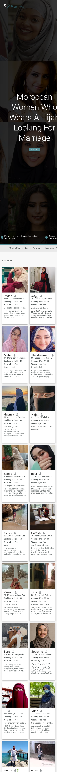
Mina (34, 711)
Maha (7, 355)
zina (34, 592)
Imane (8, 296)
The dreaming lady (40, 355)
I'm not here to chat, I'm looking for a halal (42, 426)
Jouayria (37, 651)
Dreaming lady (37, 367)
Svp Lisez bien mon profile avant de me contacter (42, 723)
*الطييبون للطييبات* (11, 604)
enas (34, 770)
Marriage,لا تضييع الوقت (40, 604)
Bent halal (35, 430)
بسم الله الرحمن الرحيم (40, 545)
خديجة (8, 533)
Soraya (36, 533)
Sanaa (8, 474)
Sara (7, 651)
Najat (35, 414)
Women (36, 248)
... (5, 711)
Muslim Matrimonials (18, 248)
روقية (34, 296)
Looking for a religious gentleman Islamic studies (15, 486)
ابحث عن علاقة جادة (11, 426)
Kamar (8, 592)
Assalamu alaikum (11, 367)
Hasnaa (9, 414)
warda (8, 770)
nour (34, 474)
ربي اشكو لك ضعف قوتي (40, 308)
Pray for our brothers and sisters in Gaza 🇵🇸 (15, 723)
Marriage (49, 248)
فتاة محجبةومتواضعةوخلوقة (41, 664)
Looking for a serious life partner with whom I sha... (15, 308)
